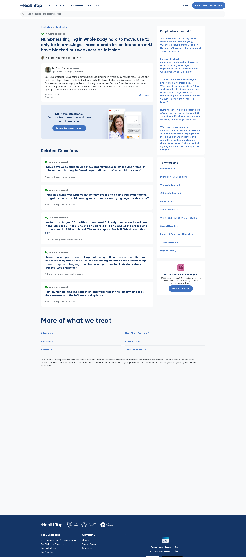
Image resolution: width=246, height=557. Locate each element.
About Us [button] (86, 540)
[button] (31, 5)
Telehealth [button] (61, 27)
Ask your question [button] (181, 288)
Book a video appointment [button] (208, 5)
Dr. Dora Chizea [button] (61, 68)
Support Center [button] (89, 544)
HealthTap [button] (46, 27)
